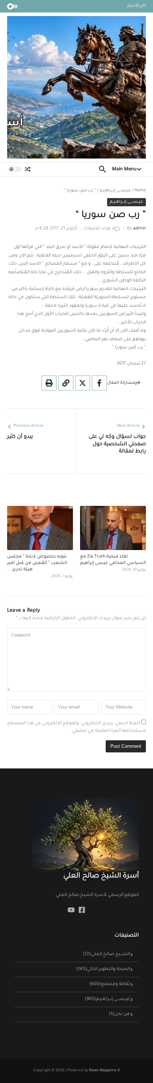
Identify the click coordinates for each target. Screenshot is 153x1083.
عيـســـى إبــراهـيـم (115, 190)
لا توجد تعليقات (99, 228)
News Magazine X (104, 1070)
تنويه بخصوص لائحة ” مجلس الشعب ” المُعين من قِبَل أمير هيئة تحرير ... (37, 563)
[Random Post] (28, 169)
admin (139, 228)
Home (140, 190)
